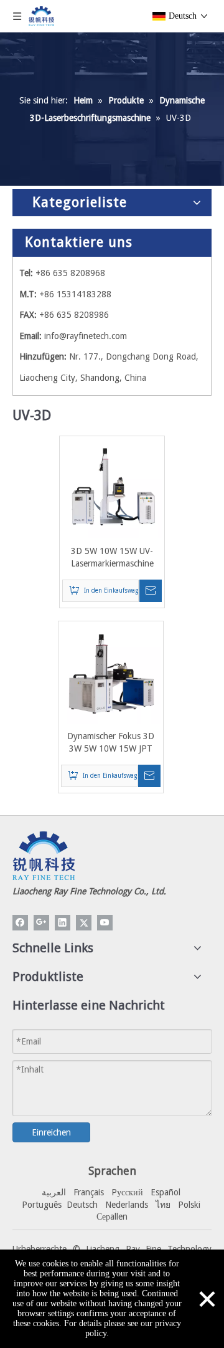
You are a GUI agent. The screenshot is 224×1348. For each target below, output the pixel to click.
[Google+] (41, 922)
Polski (189, 1205)
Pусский (127, 1192)
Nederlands (126, 1205)
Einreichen (51, 1132)
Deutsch (82, 1205)
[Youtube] (105, 922)
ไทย (163, 1205)
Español (165, 1192)
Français (88, 1192)
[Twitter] (83, 922)
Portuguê (40, 1205)
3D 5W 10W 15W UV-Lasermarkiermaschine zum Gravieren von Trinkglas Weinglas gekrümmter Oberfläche (112, 558)
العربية (54, 1192)
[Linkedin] (62, 922)
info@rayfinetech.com (85, 336)
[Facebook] (20, 922)
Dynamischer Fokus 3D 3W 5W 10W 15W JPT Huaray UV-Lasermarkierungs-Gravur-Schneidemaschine (111, 743)
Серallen (112, 1216)
